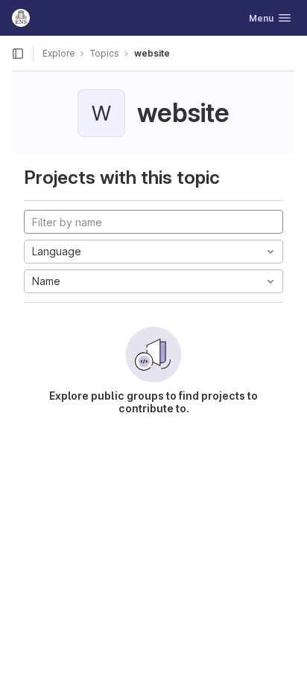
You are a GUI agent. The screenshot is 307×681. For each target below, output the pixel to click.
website (152, 53)
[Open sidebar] (18, 53)
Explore (58, 53)
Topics (104, 53)
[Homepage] (21, 18)
